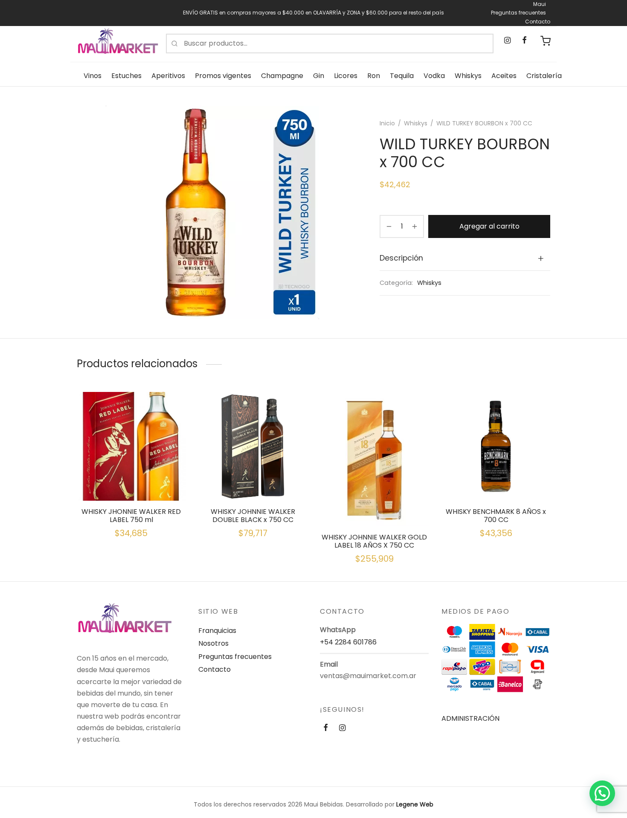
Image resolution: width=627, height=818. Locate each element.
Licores (345, 76)
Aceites (504, 76)
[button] (602, 793)
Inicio (387, 123)
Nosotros (213, 643)
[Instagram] (507, 40)
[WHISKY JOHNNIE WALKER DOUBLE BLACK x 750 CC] (252, 446)
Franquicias (217, 630)
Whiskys (468, 76)
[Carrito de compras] (545, 41)
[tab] (465, 258)
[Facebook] (524, 40)
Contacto (537, 21)
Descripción (401, 258)
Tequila (402, 76)
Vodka (434, 76)
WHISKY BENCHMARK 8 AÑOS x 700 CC (496, 516)
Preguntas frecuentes (518, 12)
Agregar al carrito (489, 226)
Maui (539, 4)
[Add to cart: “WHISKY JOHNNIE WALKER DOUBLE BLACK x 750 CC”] (253, 480)
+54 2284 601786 (348, 642)
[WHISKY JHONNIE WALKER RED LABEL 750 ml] (131, 446)
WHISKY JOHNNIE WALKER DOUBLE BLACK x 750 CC (253, 516)
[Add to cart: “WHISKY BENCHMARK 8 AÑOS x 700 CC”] (496, 480)
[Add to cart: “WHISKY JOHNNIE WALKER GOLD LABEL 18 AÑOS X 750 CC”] (374, 506)
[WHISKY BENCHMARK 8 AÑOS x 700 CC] (495, 446)
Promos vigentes (223, 76)
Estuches (126, 76)
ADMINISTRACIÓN (470, 718)
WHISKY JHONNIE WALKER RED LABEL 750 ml (131, 516)
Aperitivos (168, 76)
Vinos (93, 76)
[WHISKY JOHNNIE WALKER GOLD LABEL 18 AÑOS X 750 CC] (374, 459)
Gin (318, 76)
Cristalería (544, 76)
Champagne (282, 76)
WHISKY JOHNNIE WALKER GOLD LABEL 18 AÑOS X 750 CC (374, 541)
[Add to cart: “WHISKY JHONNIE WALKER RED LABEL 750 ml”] (131, 480)
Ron (373, 76)
